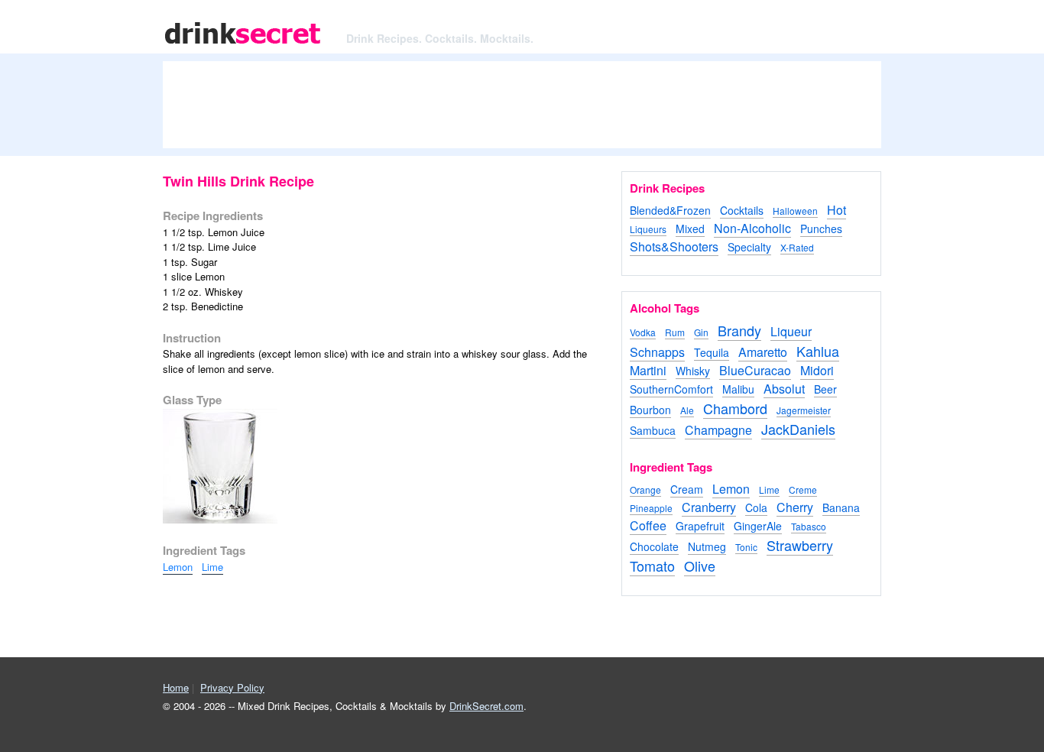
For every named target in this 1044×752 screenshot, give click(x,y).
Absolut (784, 388)
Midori (817, 370)
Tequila (711, 352)
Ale (687, 410)
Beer (825, 389)
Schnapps (657, 352)
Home (176, 687)
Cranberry (709, 507)
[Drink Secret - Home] (243, 45)
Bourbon (650, 409)
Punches (821, 228)
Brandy (739, 330)
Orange (645, 489)
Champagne (718, 430)
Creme (803, 489)
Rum (675, 332)
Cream (686, 489)
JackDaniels (798, 429)
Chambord (735, 408)
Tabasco (808, 526)
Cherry (795, 507)
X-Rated (797, 247)
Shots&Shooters (674, 246)
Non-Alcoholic (752, 228)
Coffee (648, 525)
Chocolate (654, 546)
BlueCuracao (755, 370)
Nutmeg (707, 546)
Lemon (178, 566)
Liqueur (791, 331)
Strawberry (800, 545)
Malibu (738, 389)
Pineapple (651, 507)
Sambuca (653, 430)
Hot (836, 210)
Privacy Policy (232, 687)
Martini (648, 370)
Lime (212, 566)
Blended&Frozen (670, 210)
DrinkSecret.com (486, 706)
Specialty (749, 246)
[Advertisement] (522, 110)
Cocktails (742, 210)
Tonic (746, 546)
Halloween (795, 210)
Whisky (693, 370)
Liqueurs (648, 228)
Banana (841, 507)
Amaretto (762, 352)
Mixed (690, 228)
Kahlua (817, 351)
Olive (699, 565)
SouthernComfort (671, 389)
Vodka (643, 332)
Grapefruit (700, 525)
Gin (701, 332)
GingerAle (758, 525)
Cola (756, 507)
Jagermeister (804, 410)
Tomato (652, 565)
